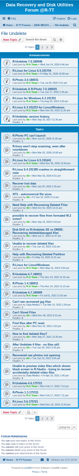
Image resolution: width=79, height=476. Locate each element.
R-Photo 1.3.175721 (25, 392)
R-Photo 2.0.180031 (25, 80)
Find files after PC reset (28, 323)
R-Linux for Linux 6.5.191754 (32, 70)
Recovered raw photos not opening (36, 355)
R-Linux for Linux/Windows (31, 265)
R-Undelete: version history (31, 116)
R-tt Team (32, 64)
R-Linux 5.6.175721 (25, 401)
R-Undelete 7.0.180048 (27, 61)
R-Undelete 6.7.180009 (27, 292)
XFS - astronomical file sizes (32, 194)
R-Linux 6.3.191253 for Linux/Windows (39, 107)
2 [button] (42, 47)
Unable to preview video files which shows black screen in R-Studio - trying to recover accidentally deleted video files (42, 369)
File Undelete (14, 33)
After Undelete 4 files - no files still (36, 344)
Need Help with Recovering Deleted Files (40, 205)
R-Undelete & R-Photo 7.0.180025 (35, 89)
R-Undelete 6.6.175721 (27, 383)
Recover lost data (24, 183)
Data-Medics (33, 304)
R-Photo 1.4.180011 (25, 283)
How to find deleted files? (30, 333)
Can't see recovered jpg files (32, 301)
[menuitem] (11, 18)
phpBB (27, 468)
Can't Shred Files (24, 312)
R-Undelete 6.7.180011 (27, 274)
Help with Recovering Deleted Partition (39, 254)
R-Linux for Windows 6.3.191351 (34, 98)
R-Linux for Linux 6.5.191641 (32, 160)
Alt (28, 119)
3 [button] (47, 47)
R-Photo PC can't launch (29, 135)
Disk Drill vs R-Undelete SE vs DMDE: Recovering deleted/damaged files (38, 231)
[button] (52, 47)
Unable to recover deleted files (33, 243)
